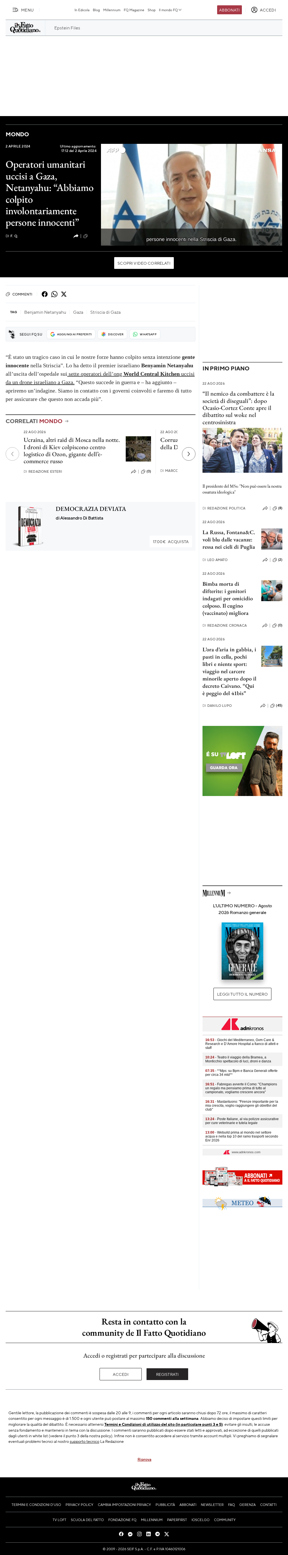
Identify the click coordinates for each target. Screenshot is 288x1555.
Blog (96, 9)
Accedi (121, 1374)
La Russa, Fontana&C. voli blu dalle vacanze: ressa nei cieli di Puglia (228, 539)
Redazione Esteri (43, 471)
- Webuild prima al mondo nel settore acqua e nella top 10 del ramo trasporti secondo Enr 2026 (241, 1136)
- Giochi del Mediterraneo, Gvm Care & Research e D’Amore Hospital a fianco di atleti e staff (241, 1044)
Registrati (167, 1374)
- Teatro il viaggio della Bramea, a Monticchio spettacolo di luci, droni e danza (238, 1059)
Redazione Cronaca (224, 625)
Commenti (22, 294)
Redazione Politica (223, 508)
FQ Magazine (134, 9)
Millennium (111, 9)
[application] (191, 195)
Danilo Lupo (217, 705)
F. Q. (12, 236)
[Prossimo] (188, 454)
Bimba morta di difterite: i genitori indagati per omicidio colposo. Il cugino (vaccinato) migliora (227, 598)
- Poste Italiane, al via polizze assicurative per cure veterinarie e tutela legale (242, 1121)
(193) (92, 236)
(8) (280, 508)
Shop (152, 9)
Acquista (171, 541)
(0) (149, 471)
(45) (279, 705)
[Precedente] (12, 454)
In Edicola (82, 9)
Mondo (17, 134)
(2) (280, 560)
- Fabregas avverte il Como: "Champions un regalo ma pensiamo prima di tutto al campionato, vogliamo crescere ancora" (241, 1088)
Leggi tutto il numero (242, 993)
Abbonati (229, 9)
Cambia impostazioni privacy (124, 1504)
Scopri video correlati (144, 263)
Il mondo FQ (168, 10)
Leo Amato (215, 560)
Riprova (144, 1459)
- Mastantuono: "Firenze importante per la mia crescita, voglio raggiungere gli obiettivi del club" (241, 1105)
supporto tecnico (84, 1441)
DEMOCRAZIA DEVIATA (91, 509)
